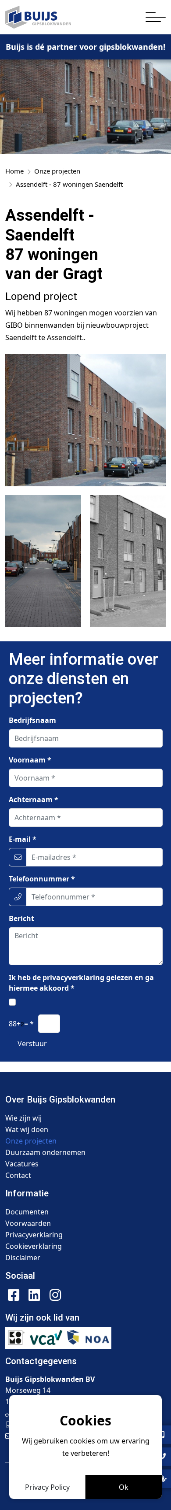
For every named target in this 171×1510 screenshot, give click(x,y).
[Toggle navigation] (156, 17)
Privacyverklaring (34, 1235)
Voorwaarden (28, 1223)
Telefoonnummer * (42, 879)
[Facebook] (13, 1295)
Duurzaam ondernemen (45, 1152)
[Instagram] (55, 1295)
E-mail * (22, 839)
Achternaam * (33, 799)
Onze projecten (31, 1141)
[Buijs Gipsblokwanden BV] (38, 17)
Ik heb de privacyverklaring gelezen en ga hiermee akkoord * (81, 983)
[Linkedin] (34, 1295)
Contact (18, 1175)
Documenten (27, 1212)
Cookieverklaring (33, 1246)
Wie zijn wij (23, 1118)
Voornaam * (30, 760)
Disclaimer (22, 1257)
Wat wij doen (26, 1129)
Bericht (21, 918)
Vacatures (22, 1164)
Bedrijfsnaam (32, 720)
